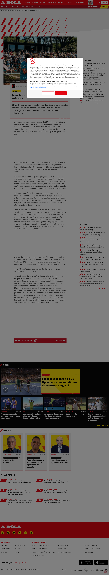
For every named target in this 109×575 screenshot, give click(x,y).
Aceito (61, 93)
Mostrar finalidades (48, 93)
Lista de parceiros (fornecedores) (38, 87)
